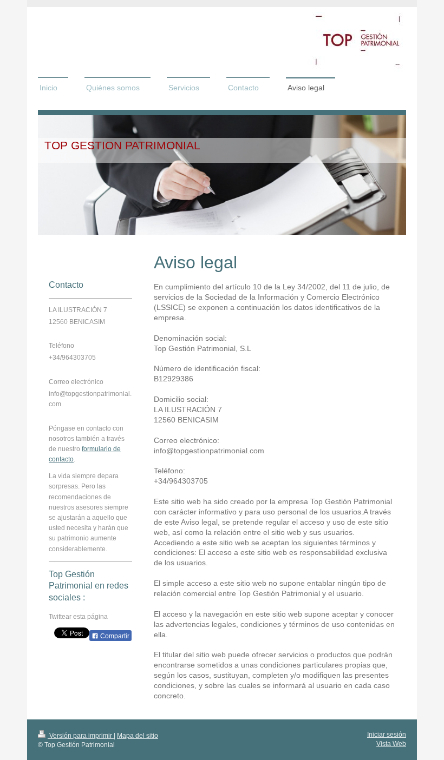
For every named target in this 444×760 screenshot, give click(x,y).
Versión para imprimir (81, 735)
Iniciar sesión (386, 734)
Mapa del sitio (137, 735)
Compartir (114, 636)
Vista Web (391, 744)
